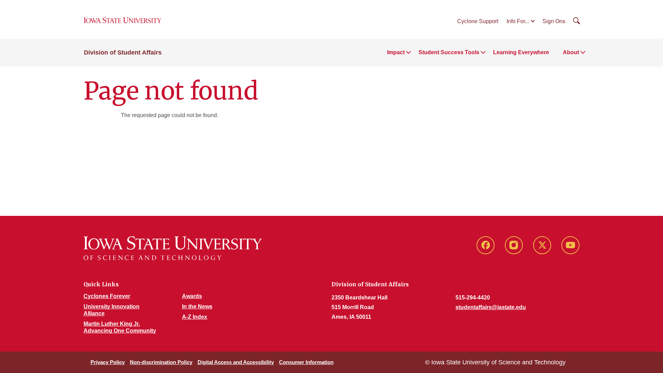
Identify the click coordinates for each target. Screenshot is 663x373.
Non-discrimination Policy (161, 362)
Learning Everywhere (521, 52)
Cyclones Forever (107, 296)
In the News (197, 306)
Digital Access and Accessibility (236, 362)
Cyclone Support (477, 21)
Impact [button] (396, 52)
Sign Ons (553, 21)
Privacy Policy (107, 362)
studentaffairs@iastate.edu (490, 307)
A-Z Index (194, 317)
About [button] (571, 52)
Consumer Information (306, 362)
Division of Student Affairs (123, 52)
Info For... (518, 21)
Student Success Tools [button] (449, 52)
